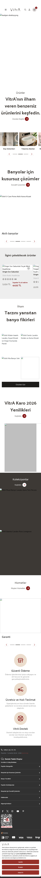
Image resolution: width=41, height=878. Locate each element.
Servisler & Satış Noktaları (8, 762)
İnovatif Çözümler (18, 184)
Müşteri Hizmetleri (18, 588)
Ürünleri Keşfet (18, 119)
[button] (9, 154)
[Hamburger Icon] (6, 10)
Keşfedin (18, 416)
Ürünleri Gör (20, 384)
